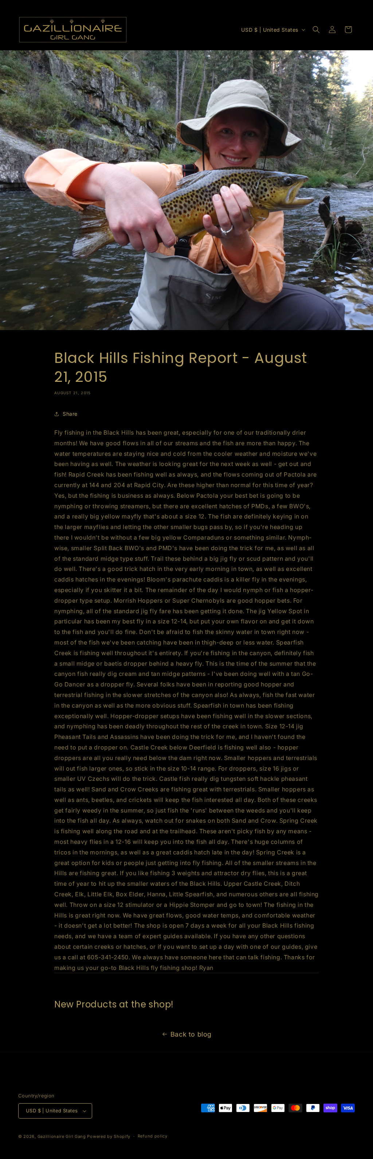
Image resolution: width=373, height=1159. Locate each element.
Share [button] (70, 414)
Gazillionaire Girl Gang (62, 1136)
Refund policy (153, 1136)
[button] (316, 29)
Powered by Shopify (108, 1136)
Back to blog (191, 1034)
